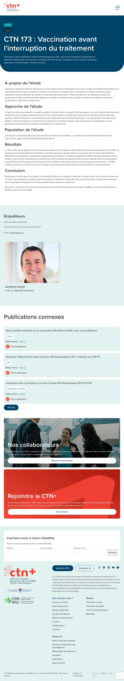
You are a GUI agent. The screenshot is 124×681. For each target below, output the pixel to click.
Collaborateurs (58, 625)
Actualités (56, 655)
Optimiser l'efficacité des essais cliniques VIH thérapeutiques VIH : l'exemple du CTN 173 (53, 356)
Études (89, 598)
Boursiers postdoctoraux (62, 617)
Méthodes (90, 614)
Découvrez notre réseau (62, 460)
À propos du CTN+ (60, 602)
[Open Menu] (117, 7)
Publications (57, 659)
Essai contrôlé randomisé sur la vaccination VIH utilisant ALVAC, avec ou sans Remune (51, 330)
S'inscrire (112, 552)
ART (8, 362)
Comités (55, 621)
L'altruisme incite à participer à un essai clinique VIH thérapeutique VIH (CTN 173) (49, 383)
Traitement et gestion (95, 606)
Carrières (56, 629)
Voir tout (11, 407)
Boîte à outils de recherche (63, 640)
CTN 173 (22, 341)
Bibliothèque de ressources (63, 651)
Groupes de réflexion (61, 614)
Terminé (8, 25)
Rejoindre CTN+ (63, 568)
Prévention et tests (94, 602)
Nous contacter (58, 663)
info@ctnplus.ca (16, 232)
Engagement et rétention (16, 389)
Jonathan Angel (15, 287)
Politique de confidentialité (78, 674)
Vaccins (8, 30)
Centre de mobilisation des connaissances (63, 646)
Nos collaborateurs (60, 606)
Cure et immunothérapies (97, 610)
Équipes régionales (60, 610)
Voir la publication (18, 346)
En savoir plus (62, 511)
